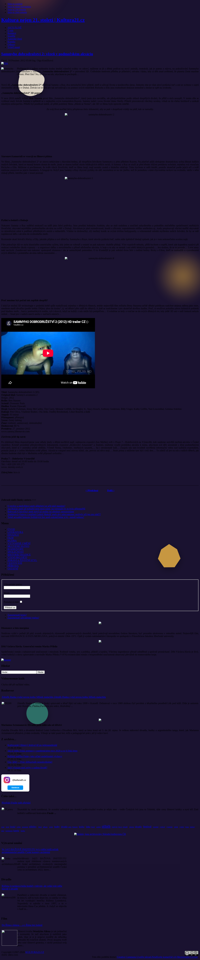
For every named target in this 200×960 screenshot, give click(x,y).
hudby (57, 827)
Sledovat (15, 788)
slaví (2, 831)
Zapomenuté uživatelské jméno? (23, 617)
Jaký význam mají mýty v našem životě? (27, 767)
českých (115, 827)
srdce (69, 827)
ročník (176, 827)
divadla (64, 827)
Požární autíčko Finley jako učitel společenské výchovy (35, 756)
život (120, 827)
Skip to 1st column (17, 9)
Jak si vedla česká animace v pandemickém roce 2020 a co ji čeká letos (42, 750)
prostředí (155, 827)
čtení (40, 827)
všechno (131, 827)
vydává (182, 827)
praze (2, 827)
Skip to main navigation (19, 6)
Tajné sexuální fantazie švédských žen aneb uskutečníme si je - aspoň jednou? (46, 517)
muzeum (25, 827)
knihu (23, 831)
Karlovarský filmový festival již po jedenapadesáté (32, 745)
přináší (125, 827)
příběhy (33, 826)
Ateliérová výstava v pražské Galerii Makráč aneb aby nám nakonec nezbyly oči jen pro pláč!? (54, 514)
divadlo (138, 827)
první (7, 827)
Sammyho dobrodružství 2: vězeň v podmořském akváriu (47, 54)
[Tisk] (4, 63)
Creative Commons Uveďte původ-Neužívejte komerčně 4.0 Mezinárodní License (157, 957)
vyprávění (169, 827)
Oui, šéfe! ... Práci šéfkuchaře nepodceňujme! (30, 762)
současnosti (9, 831)
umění (98, 827)
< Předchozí (91, 490)
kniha (81, 826)
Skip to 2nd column (17, 12)
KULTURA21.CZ (34, 952)
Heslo (7, 593)
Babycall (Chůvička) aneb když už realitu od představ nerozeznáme (41, 511)
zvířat (19, 827)
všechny (192, 827)
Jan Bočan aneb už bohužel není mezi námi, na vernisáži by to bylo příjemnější (46, 508)
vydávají (162, 827)
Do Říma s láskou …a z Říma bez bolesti (22, 925)
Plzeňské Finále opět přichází (16, 802)
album (45, 827)
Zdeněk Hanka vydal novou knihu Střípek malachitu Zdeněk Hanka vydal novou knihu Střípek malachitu (54, 697)
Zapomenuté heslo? (17, 615)
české (12, 826)
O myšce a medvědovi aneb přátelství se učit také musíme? (36, 506)
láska (88, 827)
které (93, 827)
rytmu (187, 827)
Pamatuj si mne (11, 602)
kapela (16, 830)
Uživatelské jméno (13, 584)
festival (147, 826)
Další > (111, 490)
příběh (106, 826)
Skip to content (15, 3)
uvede (51, 827)
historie (75, 827)
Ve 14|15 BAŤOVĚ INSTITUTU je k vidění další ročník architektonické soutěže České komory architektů (30, 851)
